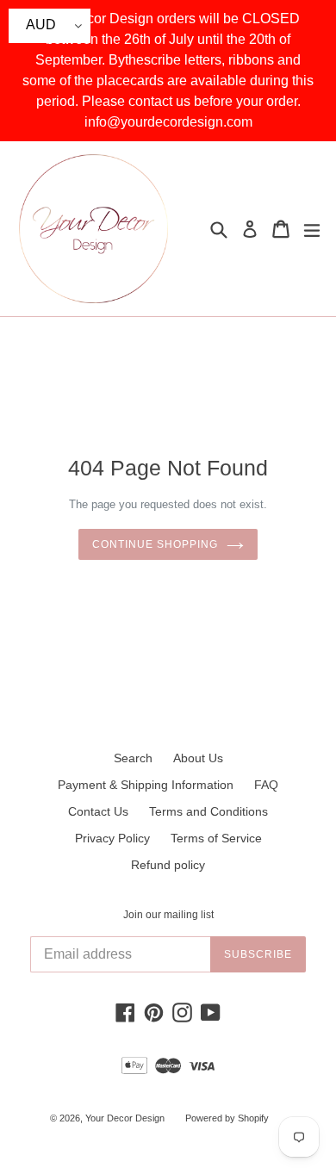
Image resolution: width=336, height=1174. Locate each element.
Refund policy (168, 865)
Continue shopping (154, 544)
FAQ (266, 785)
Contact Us (98, 811)
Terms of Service (216, 838)
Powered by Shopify (227, 1118)
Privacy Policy (112, 838)
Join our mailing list (168, 915)
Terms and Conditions (208, 811)
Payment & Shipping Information (145, 785)
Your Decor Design (125, 1118)
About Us (198, 758)
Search (133, 758)
